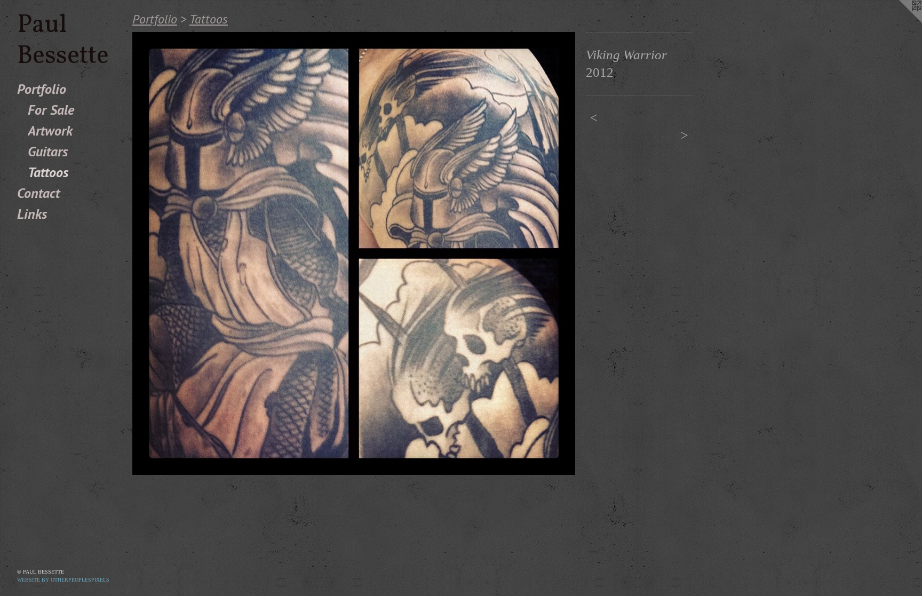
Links (32, 213)
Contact (38, 193)
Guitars (48, 151)
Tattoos (48, 172)
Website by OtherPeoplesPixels (63, 580)
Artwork (50, 130)
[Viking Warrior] (353, 253)
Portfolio (41, 89)
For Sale (51, 109)
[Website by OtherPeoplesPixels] (900, 21)
